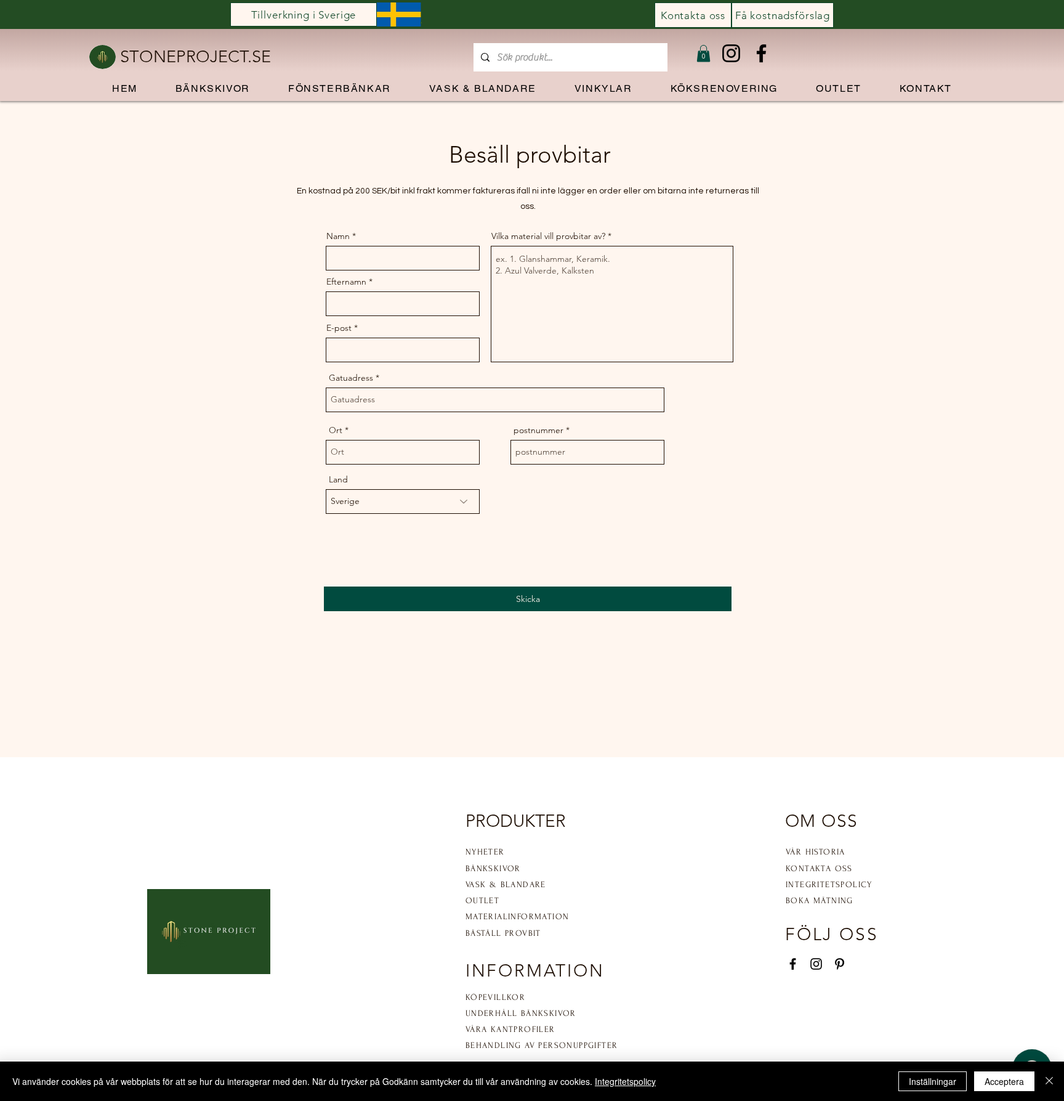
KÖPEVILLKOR (495, 997)
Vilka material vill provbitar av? (548, 236)
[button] (703, 53)
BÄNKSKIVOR (493, 868)
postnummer (538, 430)
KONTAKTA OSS (819, 868)
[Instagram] (731, 53)
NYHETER (485, 851)
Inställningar (932, 1081)
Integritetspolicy (625, 1081)
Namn (338, 236)
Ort (335, 430)
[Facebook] (761, 53)
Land (338, 479)
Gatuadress (351, 377)
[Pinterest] (839, 964)
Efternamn (346, 281)
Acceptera (1004, 1081)
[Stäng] (1049, 1081)
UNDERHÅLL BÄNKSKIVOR (520, 1013)
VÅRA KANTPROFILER (510, 1029)
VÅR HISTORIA (815, 851)
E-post (339, 327)
